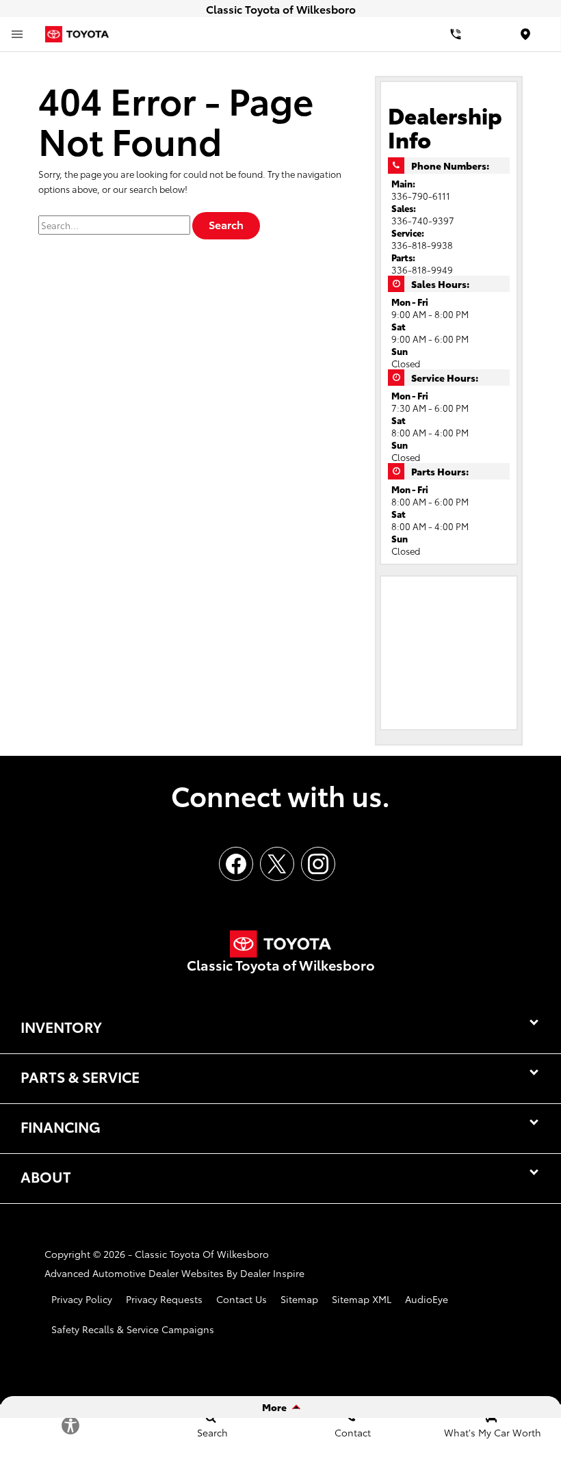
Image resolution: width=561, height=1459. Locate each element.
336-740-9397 (422, 220)
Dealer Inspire (272, 1273)
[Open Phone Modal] (456, 34)
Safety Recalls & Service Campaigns (132, 1329)
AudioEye (426, 1299)
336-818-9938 (422, 245)
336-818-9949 (422, 269)
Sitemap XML (361, 1299)
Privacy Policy (81, 1299)
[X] (277, 864)
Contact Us (241, 1299)
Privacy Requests (164, 1299)
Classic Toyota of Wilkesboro (202, 1254)
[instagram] (318, 864)
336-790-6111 (420, 195)
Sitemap (299, 1299)
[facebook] (236, 864)
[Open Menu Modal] (17, 34)
